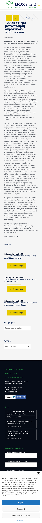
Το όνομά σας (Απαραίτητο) (15, 452)
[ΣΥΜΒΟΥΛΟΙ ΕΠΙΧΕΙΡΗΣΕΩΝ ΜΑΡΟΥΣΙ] (21, 4)
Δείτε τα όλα (32, 18)
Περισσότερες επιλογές (21, 515)
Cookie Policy (20, 520)
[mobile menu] (39, 5)
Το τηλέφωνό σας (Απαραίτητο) (16, 461)
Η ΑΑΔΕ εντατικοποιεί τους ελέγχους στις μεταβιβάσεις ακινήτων (20, 413)
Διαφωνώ (21, 509)
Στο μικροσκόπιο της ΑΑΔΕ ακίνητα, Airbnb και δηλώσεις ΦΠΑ (19, 422)
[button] (38, 474)
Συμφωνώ (21, 502)
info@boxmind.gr (16, 387)
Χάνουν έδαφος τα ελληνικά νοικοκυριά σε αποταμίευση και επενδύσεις (18, 433)
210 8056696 (13, 390)
